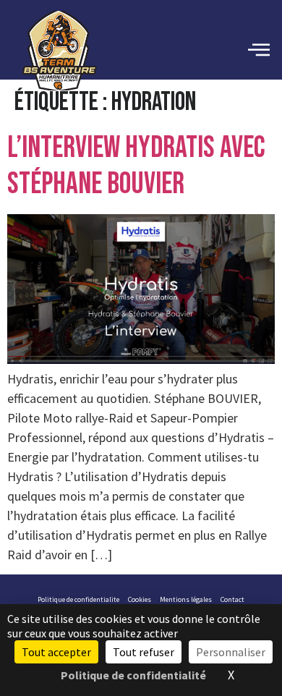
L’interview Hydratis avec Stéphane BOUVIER (136, 166)
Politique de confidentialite (78, 599)
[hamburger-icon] (258, 51)
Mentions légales (186, 599)
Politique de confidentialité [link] (133, 675)
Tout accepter (56, 652)
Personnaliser (230, 652)
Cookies (139, 599)
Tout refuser (143, 652)
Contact (232, 599)
